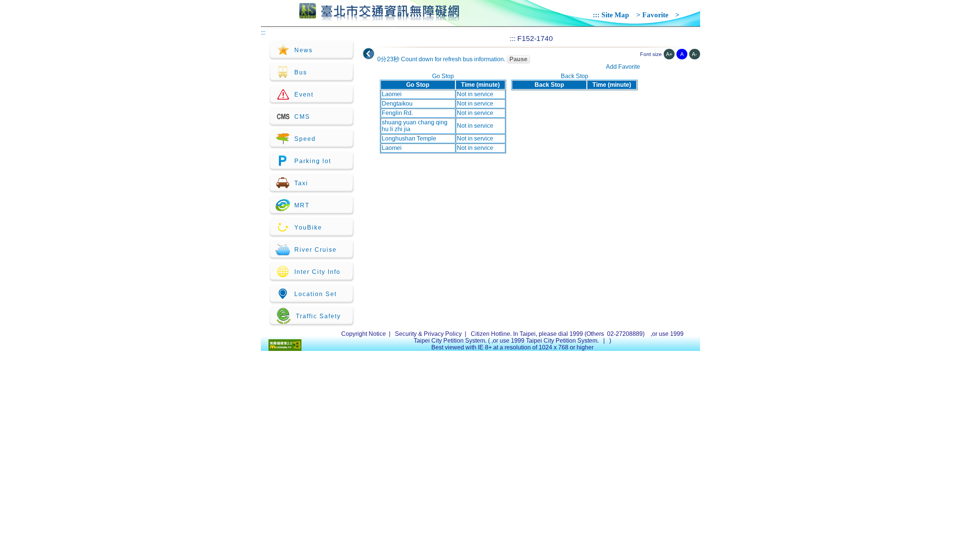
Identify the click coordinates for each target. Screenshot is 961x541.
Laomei (392, 94)
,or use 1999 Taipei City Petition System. (545, 340)
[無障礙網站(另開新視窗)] (284, 349)
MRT (302, 205)
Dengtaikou (397, 103)
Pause (518, 59)
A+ (669, 54)
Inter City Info (317, 272)
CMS (302, 116)
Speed (305, 139)
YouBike (308, 227)
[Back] (368, 53)
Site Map (615, 15)
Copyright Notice (363, 334)
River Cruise (315, 249)
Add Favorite (623, 66)
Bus (300, 72)
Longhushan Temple (409, 138)
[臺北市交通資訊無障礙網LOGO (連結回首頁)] (379, 18)
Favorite (655, 15)
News (303, 50)
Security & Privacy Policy (428, 334)
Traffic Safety (318, 316)
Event (303, 94)
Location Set (315, 294)
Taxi (301, 183)
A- (694, 54)
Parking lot (312, 161)
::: (596, 15)
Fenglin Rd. (397, 113)
